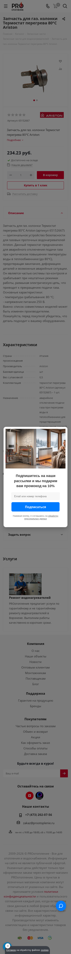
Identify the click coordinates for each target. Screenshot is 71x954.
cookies (45, 950)
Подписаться (35, 507)
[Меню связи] (61, 906)
